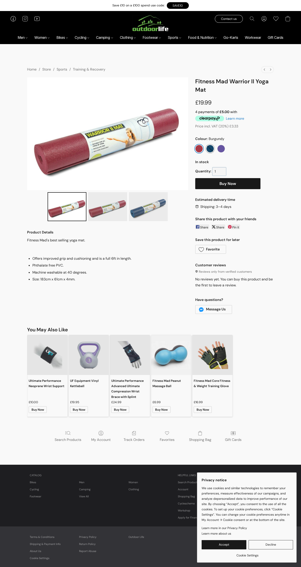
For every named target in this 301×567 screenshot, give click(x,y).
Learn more (235, 118)
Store (46, 69)
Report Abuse (87, 551)
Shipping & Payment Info (45, 544)
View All (84, 496)
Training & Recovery (89, 69)
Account (183, 489)
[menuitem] (264, 69)
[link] (247, 553)
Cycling (81, 37)
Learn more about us (216, 533)
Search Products (68, 439)
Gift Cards (275, 37)
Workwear (253, 37)
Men (22, 37)
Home (32, 69)
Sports (173, 37)
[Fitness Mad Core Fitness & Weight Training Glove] (212, 355)
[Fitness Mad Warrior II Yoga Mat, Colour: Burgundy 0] (67, 206)
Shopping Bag (200, 439)
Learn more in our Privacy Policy (224, 528)
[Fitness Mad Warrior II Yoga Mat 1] (107, 206)
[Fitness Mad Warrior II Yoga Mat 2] (148, 206)
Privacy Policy (88, 537)
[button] (178, 5)
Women (41, 37)
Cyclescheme (186, 503)
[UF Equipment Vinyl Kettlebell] (89, 355)
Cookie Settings (39, 558)
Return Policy (87, 544)
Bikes (61, 37)
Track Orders (134, 439)
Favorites (167, 439)
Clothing (127, 37)
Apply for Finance (189, 517)
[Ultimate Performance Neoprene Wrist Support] (47, 355)
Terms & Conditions (42, 537)
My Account (101, 439)
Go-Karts (230, 37)
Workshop (184, 510)
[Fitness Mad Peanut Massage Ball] (171, 355)
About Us (35, 551)
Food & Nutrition (201, 37)
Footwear (151, 37)
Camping (103, 37)
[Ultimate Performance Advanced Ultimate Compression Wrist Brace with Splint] (130, 355)
